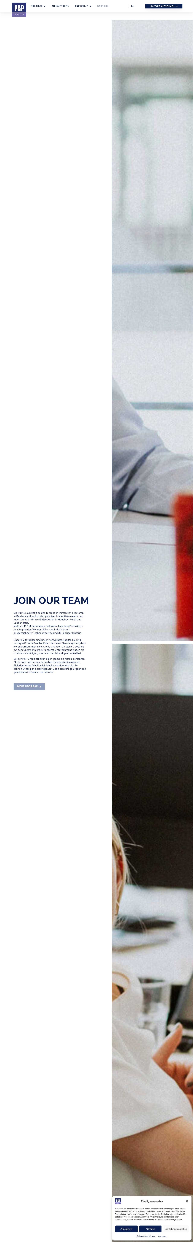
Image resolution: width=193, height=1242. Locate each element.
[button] (186, 1201)
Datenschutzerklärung (146, 1236)
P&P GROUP (81, 6)
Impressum (162, 1236)
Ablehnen (150, 1229)
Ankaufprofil (60, 6)
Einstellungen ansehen (176, 1229)
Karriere (102, 6)
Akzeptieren (126, 1229)
